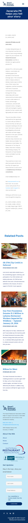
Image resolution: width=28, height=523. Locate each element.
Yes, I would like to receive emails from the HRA (15, 498)
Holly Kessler (7, 268)
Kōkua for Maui (10, 369)
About (5, 438)
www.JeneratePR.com (13, 181)
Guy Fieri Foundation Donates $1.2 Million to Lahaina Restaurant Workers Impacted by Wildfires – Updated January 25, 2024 (13, 317)
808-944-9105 (7, 422)
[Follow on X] (7, 513)
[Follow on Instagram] (13, 513)
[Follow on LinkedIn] (10, 513)
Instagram (15, 188)
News (5, 440)
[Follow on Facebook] (4, 513)
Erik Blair (6, 372)
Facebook (8, 188)
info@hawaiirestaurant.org (11, 424)
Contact (5, 443)
